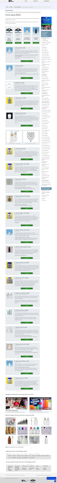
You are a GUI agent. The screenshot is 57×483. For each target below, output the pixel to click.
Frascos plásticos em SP (45, 67)
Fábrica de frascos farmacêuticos (44, 162)
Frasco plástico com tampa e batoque (46, 62)
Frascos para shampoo (45, 44)
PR (15, 464)
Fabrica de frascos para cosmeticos (45, 165)
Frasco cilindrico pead (45, 78)
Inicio (26, 1)
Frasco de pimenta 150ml (16, 12)
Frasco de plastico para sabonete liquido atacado (46, 102)
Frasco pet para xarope (24, 12)
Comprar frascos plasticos (46, 157)
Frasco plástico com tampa (46, 57)
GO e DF (28, 464)
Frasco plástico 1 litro (45, 50)
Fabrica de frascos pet (45, 105)
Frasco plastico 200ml (45, 98)
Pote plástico (44, 200)
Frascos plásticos (44, 47)
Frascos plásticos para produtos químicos (45, 69)
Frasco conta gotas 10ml (45, 137)
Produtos (35, 1)
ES (11, 464)
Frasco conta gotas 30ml (45, 130)
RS (19, 464)
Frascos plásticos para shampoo (45, 72)
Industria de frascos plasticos (46, 182)
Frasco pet (29, 12)
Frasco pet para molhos (45, 152)
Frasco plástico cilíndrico (45, 55)
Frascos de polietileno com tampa (46, 81)
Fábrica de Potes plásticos (46, 99)
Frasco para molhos (45, 153)
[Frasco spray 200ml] (9, 30)
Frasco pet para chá (45, 120)
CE (25, 464)
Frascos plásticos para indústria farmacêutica (45, 181)
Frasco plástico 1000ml (45, 52)
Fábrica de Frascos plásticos (46, 111)
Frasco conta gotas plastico (46, 138)
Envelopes (43, 198)
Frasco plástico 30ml (45, 40)
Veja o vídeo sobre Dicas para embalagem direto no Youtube (15, 412)
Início (37, 475)
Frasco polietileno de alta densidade (46, 65)
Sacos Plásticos (44, 196)
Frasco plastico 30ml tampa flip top (46, 88)
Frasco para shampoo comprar (45, 85)
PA (33, 464)
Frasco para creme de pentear (45, 172)
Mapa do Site (48, 475)
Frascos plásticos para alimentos (35, 12)
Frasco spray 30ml (44, 132)
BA (23, 464)
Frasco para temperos (45, 150)
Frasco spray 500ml (45, 135)
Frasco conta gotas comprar (46, 142)
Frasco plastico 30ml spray (46, 145)
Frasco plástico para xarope (46, 116)
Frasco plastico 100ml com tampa (46, 96)
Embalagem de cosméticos (46, 190)
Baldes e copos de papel (45, 195)
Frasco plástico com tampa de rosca (46, 60)
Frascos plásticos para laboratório (45, 91)
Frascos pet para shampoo (46, 148)
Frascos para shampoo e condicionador (45, 38)
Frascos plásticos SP (45, 76)
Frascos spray (44, 125)
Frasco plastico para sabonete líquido (45, 93)
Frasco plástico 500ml (45, 54)
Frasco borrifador (44, 128)
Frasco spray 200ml (45, 133)
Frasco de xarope (44, 113)
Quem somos (46, 1)
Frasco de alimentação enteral (45, 169)
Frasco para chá (44, 118)
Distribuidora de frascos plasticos (45, 159)
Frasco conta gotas (45, 123)
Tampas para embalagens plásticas (46, 193)
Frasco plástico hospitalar (9, 12)
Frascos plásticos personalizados (44, 75)
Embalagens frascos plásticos (46, 42)
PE (21, 464)
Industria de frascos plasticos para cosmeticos (46, 185)
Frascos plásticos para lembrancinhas (45, 108)
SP (13, 464)
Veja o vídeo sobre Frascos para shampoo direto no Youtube (39, 412)
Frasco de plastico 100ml (45, 104)
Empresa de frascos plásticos (46, 110)
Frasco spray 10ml (44, 143)
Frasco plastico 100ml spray (46, 147)
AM (31, 464)
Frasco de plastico (44, 49)
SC (17, 464)
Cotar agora (9, 42)
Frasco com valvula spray (45, 140)
